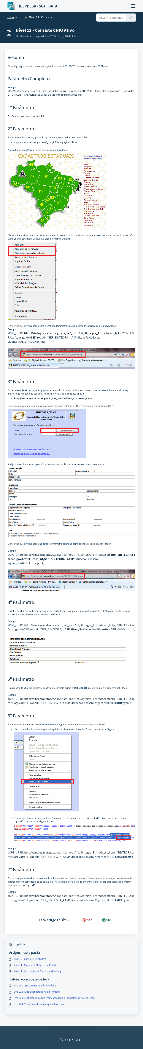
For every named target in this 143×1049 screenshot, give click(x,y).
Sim (109, 920)
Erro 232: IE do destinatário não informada (37, 991)
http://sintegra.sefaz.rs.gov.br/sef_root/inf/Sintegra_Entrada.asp (46, 142)
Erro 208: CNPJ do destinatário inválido (35, 985)
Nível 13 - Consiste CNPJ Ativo (30, 958)
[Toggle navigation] (132, 6)
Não (89, 920)
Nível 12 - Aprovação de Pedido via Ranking (37, 971)
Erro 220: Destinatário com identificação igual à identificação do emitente (54, 998)
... (21, 17)
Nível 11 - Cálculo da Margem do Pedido (35, 965)
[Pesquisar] (131, 17)
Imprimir (19, 944)
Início (10, 17)
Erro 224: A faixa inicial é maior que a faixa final (39, 1004)
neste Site (65, 137)
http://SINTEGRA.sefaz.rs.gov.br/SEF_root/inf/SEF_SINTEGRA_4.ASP (53, 398)
